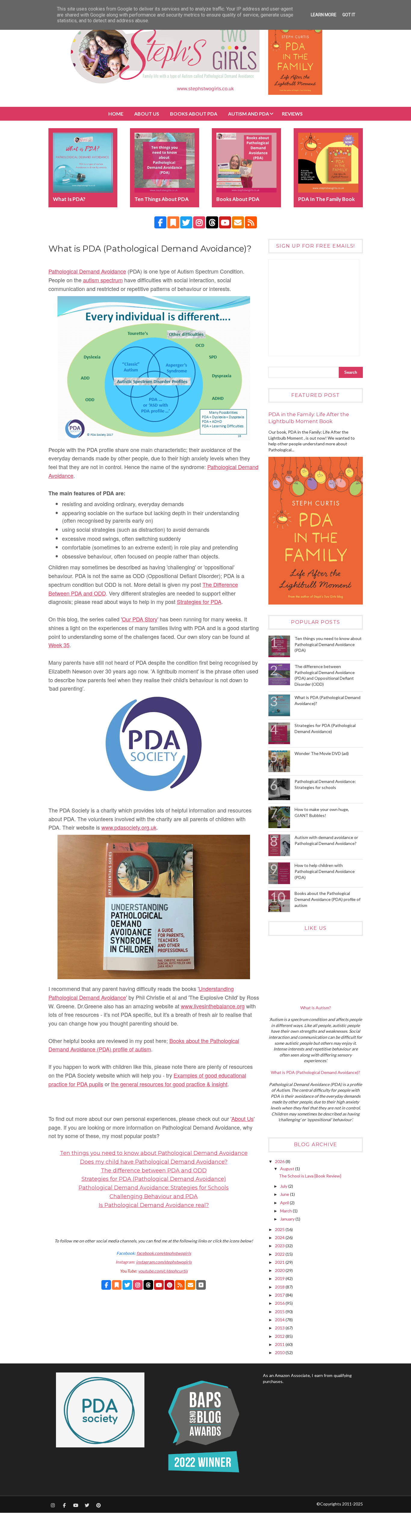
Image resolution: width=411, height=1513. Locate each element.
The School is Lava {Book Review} (310, 1175)
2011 (280, 1344)
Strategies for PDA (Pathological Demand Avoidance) (154, 1179)
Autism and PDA (248, 113)
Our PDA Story (139, 619)
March (286, 1210)
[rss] (251, 222)
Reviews (292, 113)
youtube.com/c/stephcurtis (163, 1270)
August (287, 1168)
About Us (146, 113)
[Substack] (117, 1285)
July (284, 1186)
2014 (280, 1319)
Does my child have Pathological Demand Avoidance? (153, 1162)
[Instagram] (138, 1285)
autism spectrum (103, 280)
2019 (280, 1278)
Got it (348, 14)
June (285, 1194)
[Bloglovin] (201, 1285)
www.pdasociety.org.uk (128, 827)
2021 (280, 1262)
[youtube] (225, 222)
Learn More (323, 14)
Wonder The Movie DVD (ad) (322, 753)
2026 (280, 1161)
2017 (280, 1295)
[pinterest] (98, 1505)
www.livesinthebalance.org (213, 1006)
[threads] (212, 222)
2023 (280, 1245)
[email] (238, 222)
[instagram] (199, 222)
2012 (280, 1336)
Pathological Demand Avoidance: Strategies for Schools (154, 1187)
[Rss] (180, 1285)
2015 (280, 1311)
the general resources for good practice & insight (169, 1084)
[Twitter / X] (127, 1285)
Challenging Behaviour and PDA (154, 1196)
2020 (280, 1270)
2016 (280, 1303)
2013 (280, 1327)
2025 (280, 1229)
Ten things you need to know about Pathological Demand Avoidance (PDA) (328, 644)
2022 (280, 1254)
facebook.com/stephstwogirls (164, 1253)
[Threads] (148, 1285)
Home (115, 113)
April (285, 1202)
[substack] (173, 222)
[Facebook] (106, 1285)
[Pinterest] (169, 1285)
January (287, 1218)
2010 (280, 1352)
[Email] (190, 1285)
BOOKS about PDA (193, 113)
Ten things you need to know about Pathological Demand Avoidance (154, 1153)
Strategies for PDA (199, 601)
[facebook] (160, 222)
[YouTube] (159, 1285)
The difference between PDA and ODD (154, 1170)
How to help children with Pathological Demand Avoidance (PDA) (325, 871)
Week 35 (59, 645)
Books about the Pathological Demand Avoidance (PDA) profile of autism (327, 899)
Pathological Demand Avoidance (87, 271)
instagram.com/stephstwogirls (164, 1261)
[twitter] (186, 222)
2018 (280, 1286)
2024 (280, 1237)
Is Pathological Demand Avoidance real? (154, 1205)
